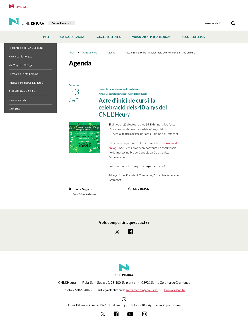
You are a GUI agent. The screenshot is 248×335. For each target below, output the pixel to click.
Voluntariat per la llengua (151, 36)
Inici (46, 36)
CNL (32, 23)
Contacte (14, 108)
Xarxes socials (211, 23)
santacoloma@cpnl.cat (142, 290)
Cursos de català (72, 36)
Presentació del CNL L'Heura (26, 47)
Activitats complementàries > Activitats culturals (123, 93)
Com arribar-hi (174, 290)
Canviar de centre (60, 23)
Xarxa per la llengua (20, 56)
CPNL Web (21, 6)
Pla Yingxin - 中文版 (20, 65)
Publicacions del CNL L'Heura (26, 82)
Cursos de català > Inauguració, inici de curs (119, 89)
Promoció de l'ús (193, 36)
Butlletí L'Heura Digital (22, 91)
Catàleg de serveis (108, 36)
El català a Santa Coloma (23, 73)
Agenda (80, 63)
